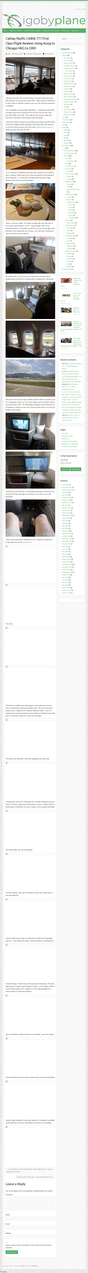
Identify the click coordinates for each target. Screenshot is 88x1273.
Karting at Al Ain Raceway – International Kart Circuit (35, 1177)
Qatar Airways (68, 94)
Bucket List (65, 30)
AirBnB (66, 130)
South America (69, 225)
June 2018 (65, 492)
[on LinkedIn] (81, 9)
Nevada (70, 215)
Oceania (67, 220)
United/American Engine (32, 30)
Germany (70, 259)
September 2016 (67, 515)
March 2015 (65, 557)
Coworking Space (69, 153)
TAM (65, 107)
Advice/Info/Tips (67, 53)
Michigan (71, 212)
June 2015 (65, 549)
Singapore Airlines (69, 102)
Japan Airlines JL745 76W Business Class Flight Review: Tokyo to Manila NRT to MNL (30, 1170)
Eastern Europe (70, 174)
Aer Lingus (67, 58)
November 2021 (67, 487)
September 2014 (67, 572)
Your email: (64, 460)
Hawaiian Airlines (69, 84)
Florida (70, 207)
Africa (67, 158)
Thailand (69, 248)
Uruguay (69, 233)
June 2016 (65, 523)
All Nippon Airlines (69, 66)
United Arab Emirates (73, 189)
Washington (72, 217)
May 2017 (65, 505)
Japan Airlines (68, 86)
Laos (68, 241)
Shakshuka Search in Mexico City (76, 310)
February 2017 (66, 508)
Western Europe (70, 251)
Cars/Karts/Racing (69, 151)
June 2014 (65, 580)
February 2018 (66, 497)
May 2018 (65, 495)
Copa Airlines (68, 78)
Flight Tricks (66, 122)
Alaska (70, 205)
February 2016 (66, 533)
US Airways (68, 71)
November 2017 (67, 502)
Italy (68, 264)
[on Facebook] (75, 9)
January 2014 (66, 593)
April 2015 (65, 554)
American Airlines (69, 68)
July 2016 (65, 521)
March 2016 (65, 531)
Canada (69, 197)
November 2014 (67, 567)
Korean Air (67, 89)
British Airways (68, 73)
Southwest (67, 104)
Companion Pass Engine (51, 30)
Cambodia (70, 238)
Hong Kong (70, 166)
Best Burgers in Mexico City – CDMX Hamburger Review (72, 366)
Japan (69, 171)
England (69, 254)
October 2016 (66, 513)
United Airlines (68, 114)
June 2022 (65, 484)
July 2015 (65, 546)
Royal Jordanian (69, 96)
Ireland (69, 261)
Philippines (70, 246)
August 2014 (66, 575)
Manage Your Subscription (70, 444)
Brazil (68, 230)
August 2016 (66, 518)
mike (9, 54)
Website (8, 1233)
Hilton (65, 132)
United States (71, 202)
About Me (75, 30)
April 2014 (65, 585)
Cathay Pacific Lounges (44, 127)
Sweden (69, 266)
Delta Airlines (68, 81)
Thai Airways (68, 109)
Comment (9, 1195)
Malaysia (69, 243)
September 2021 (67, 490)
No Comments (49, 54)
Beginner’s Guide (16, 30)
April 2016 (65, 528)
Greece (69, 176)
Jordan (69, 184)
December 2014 (67, 564)
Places (66, 156)
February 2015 (66, 559)
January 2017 (66, 510)
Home (5, 30)
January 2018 (66, 500)
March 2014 (65, 587)
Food (63, 125)
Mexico (69, 199)
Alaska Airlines (68, 63)
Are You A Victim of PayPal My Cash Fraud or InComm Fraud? (70, 417)
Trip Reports (66, 145)
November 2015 (67, 541)
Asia (66, 163)
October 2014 (66, 569)
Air (26, 54)
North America (69, 194)
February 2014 (66, 590)
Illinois (70, 210)
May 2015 (65, 551)
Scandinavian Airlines (70, 99)
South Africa (70, 161)
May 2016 (65, 526)
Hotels (64, 127)
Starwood (66, 143)
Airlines (30, 54)
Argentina (70, 228)
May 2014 (65, 582)
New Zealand (71, 223)
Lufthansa (67, 91)
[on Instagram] (84, 9)
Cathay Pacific (37, 54)
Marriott (66, 140)
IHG (65, 138)
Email (8, 1224)
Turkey (69, 179)
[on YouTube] (78, 9)
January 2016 (66, 536)
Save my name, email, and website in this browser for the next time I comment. (29, 1246)
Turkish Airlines (68, 112)
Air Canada (67, 60)
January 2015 (66, 562)
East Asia (68, 169)
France (69, 256)
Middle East (69, 181)
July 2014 (65, 577)
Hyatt (65, 135)
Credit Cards (66, 120)
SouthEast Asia (70, 236)
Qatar (68, 187)
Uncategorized (66, 269)
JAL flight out (27, 542)
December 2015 (67, 539)
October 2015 (66, 544)
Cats (63, 117)
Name (8, 1215)
